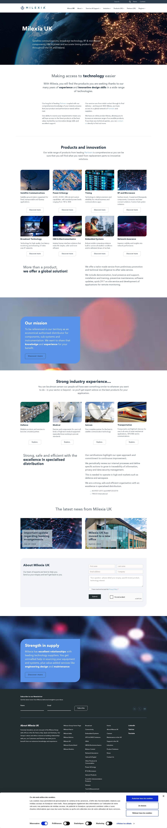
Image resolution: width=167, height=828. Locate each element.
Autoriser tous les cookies (142, 798)
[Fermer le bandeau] (163, 796)
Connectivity (89, 729)
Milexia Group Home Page (72, 725)
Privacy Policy (113, 589)
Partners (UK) (131, 8)
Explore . (35, 442)
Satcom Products (90, 775)
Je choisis (142, 806)
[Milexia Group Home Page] (32, 8)
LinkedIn (131, 725)
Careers (109, 733)
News (135, 1)
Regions (141, 8)
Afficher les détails (124, 823)
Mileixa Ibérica (68, 737)
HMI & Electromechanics (93, 745)
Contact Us (110, 757)
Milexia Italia (68, 733)
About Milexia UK (112, 729)
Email (49, 705)
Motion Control (90, 749)
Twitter (131, 729)
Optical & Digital (90, 757)
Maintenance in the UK (114, 737)
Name (22, 705)
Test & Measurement (92, 789)
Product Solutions (112, 749)
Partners (63, 103)
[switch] (66, 823)
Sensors (88, 785)
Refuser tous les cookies (142, 813)
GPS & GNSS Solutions (93, 737)
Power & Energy (90, 767)
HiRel (87, 741)
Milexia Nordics (69, 749)
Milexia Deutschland (70, 745)
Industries (106, 8)
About (79, 8)
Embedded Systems (92, 733)
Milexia (71, 8)
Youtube (131, 733)
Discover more (35, 210)
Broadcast (88, 725)
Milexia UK (67, 741)
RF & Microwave (90, 771)
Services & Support (92, 8)
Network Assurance (91, 753)
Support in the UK (112, 741)
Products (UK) (118, 8)
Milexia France (68, 729)
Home (109, 725)
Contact (142, 1)
